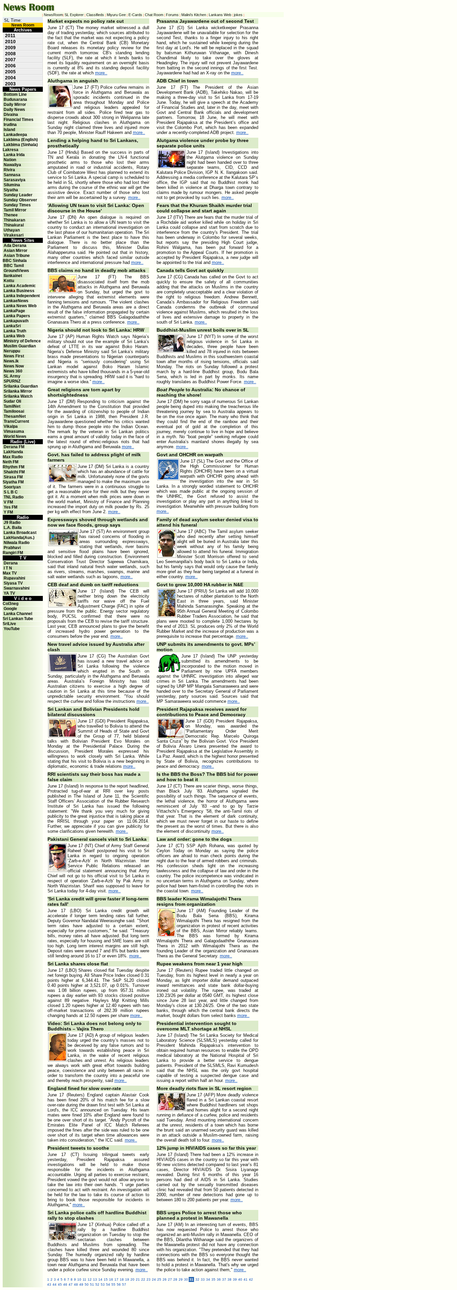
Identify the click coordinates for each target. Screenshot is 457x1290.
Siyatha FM (13, 482)
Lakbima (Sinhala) (21, 144)
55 (113, 1284)
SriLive (9, 623)
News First (14, 356)
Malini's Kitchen (193, 15)
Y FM (8, 512)
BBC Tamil (14, 265)
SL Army (12, 376)
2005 (10, 71)
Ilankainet (13, 275)
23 (149, 1279)
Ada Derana (15, 245)
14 (100, 1279)
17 (116, 1279)
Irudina (10, 124)
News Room (22, 25)
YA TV (9, 593)
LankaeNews (16, 300)
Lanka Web (14, 336)
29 (181, 1279)
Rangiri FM (13, 552)
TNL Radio (13, 497)
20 (132, 1279)
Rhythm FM (13, 467)
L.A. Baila (13, 527)
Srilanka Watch (18, 396)
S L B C (11, 492)
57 (124, 1284)
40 (240, 1279)
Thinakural (14, 225)
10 (79, 1279)
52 (97, 1284)
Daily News (14, 109)
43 (49, 1284)
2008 (10, 53)
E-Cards (135, 15)
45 (60, 1284)
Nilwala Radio (16, 542)
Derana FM (14, 447)
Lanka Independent (22, 295)
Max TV (10, 573)
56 (119, 1284)
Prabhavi (12, 547)
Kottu (9, 280)
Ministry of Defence (22, 341)
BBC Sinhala (15, 260)
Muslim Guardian (20, 346)
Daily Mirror (15, 104)
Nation (10, 159)
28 (175, 1279)
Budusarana (15, 99)
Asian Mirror (15, 250)
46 (65, 1284)
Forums (172, 15)
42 (251, 1279)
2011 (10, 35)
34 (208, 1279)
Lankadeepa (15, 134)
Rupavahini (14, 578)
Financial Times (18, 119)
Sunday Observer (20, 200)
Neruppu (12, 351)
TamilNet (12, 406)
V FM (8, 502)
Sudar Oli (12, 401)
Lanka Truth (15, 331)
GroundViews (16, 270)
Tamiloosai (14, 411)
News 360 (13, 371)
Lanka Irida (14, 154)
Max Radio (13, 457)
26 (165, 1279)
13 (95, 1279)
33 (203, 1279)
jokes (238, 15)
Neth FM (10, 462)
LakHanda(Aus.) (19, 537)
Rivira (9, 169)
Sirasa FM (13, 477)
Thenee (11, 215)
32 (197, 1279)
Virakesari (13, 235)
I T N (7, 568)
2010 (10, 41)
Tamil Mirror (15, 210)
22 (143, 1279)
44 (55, 1284)
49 (81, 1284)
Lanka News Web (20, 305)
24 (154, 1279)
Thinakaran (14, 220)
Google (10, 608)
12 (90, 1279)
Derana (10, 563)
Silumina (12, 185)
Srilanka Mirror (18, 391)
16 (111, 1279)
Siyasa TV (13, 583)
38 (229, 1279)
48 (76, 1284)
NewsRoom (53, 15)
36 (219, 1279)
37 (224, 1279)
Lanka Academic (20, 285)
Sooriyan (12, 487)
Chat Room (154, 15)
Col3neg (10, 603)
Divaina (11, 114)
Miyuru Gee (116, 15)
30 (186, 1279)
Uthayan (12, 230)
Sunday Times (17, 205)
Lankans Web (220, 15)
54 (108, 1284)
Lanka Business (19, 290)
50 (87, 1284)
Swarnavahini (16, 588)
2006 (10, 65)
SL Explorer (74, 15)
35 (213, 1279)
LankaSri (12, 326)
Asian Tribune (17, 255)
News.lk (11, 361)
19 (127, 1279)
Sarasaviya (14, 180)
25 (159, 1279)
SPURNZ (12, 381)
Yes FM (10, 507)
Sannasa (12, 175)
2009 (10, 47)
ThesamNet (15, 416)
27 (170, 1279)
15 (106, 1279)
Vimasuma (14, 431)
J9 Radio (12, 522)
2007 (10, 59)
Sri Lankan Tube (18, 618)
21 (138, 1279)
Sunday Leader (18, 195)
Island (9, 129)
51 (92, 1284)
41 (246, 1279)
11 (84, 1279)
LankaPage (14, 311)
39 (235, 1279)
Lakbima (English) (21, 139)
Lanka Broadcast (20, 532)
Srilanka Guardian (21, 386)
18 (122, 1279)
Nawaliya (12, 164)
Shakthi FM (14, 472)
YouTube (12, 628)
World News (15, 436)
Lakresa (10, 149)
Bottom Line (15, 94)
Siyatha (11, 190)
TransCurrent (16, 421)
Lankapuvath (16, 321)
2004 (10, 77)
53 (103, 1284)
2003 (10, 83)
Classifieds (95, 15)
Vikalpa (11, 426)
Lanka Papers (17, 316)
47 (71, 1284)
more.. (101, 72)
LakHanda (13, 452)
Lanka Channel (18, 613)
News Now (14, 366)
